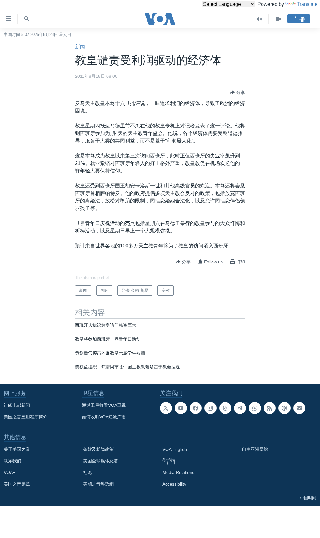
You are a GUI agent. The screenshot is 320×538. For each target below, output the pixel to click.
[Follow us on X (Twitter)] (166, 408)
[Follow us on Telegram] (240, 408)
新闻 (80, 46)
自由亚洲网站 (255, 449)
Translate (307, 4)
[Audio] (259, 19)
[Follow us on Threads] (225, 408)
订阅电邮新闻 (17, 405)
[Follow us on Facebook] (196, 408)
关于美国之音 (17, 449)
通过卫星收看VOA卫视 (104, 405)
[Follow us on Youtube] (181, 408)
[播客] (284, 408)
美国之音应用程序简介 (26, 416)
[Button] (237, 92)
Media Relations (178, 472)
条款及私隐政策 (98, 449)
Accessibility (174, 483)
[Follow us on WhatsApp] (255, 408)
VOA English (174, 449)
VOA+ (9, 472)
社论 (87, 472)
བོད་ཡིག (168, 460)
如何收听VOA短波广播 (104, 416)
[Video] (278, 19)
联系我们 (12, 460)
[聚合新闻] (270, 408)
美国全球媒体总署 (100, 460)
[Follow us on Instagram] (210, 408)
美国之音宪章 (17, 483)
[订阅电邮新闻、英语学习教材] (299, 408)
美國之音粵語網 (98, 483)
